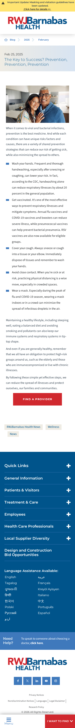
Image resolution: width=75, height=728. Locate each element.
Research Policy (36, 707)
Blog (12, 39)
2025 (27, 39)
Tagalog (11, 583)
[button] (60, 721)
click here (36, 643)
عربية (41, 577)
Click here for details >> (37, 9)
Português (45, 607)
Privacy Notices (36, 695)
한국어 (9, 601)
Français (44, 583)
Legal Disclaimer (57, 701)
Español (44, 613)
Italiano (43, 595)
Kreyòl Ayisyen (48, 589)
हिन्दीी (8, 595)
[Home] (37, 22)
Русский (10, 613)
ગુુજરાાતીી (11, 589)
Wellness (53, 427)
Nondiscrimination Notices (21, 701)
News (13, 434)
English (10, 577)
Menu (8, 723)
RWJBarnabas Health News (23, 427)
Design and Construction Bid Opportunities (28, 552)
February (43, 39)
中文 (41, 601)
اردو (7, 619)
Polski (9, 607)
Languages (41, 701)
